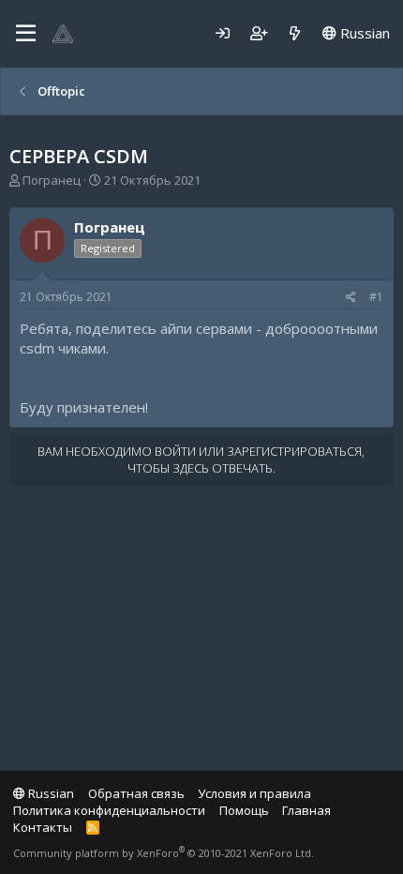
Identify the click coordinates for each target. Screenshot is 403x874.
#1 (376, 297)
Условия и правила (254, 793)
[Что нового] (294, 33)
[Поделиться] (351, 298)
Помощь (244, 810)
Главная (306, 810)
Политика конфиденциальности (109, 810)
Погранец (51, 180)
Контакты (42, 827)
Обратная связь (136, 793)
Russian (363, 32)
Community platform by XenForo (163, 853)
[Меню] (26, 34)
